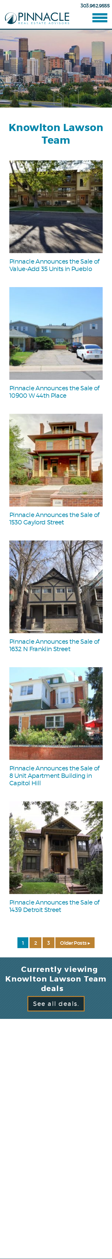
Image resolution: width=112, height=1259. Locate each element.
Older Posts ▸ (75, 943)
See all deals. (56, 1003)
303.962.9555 (95, 5)
